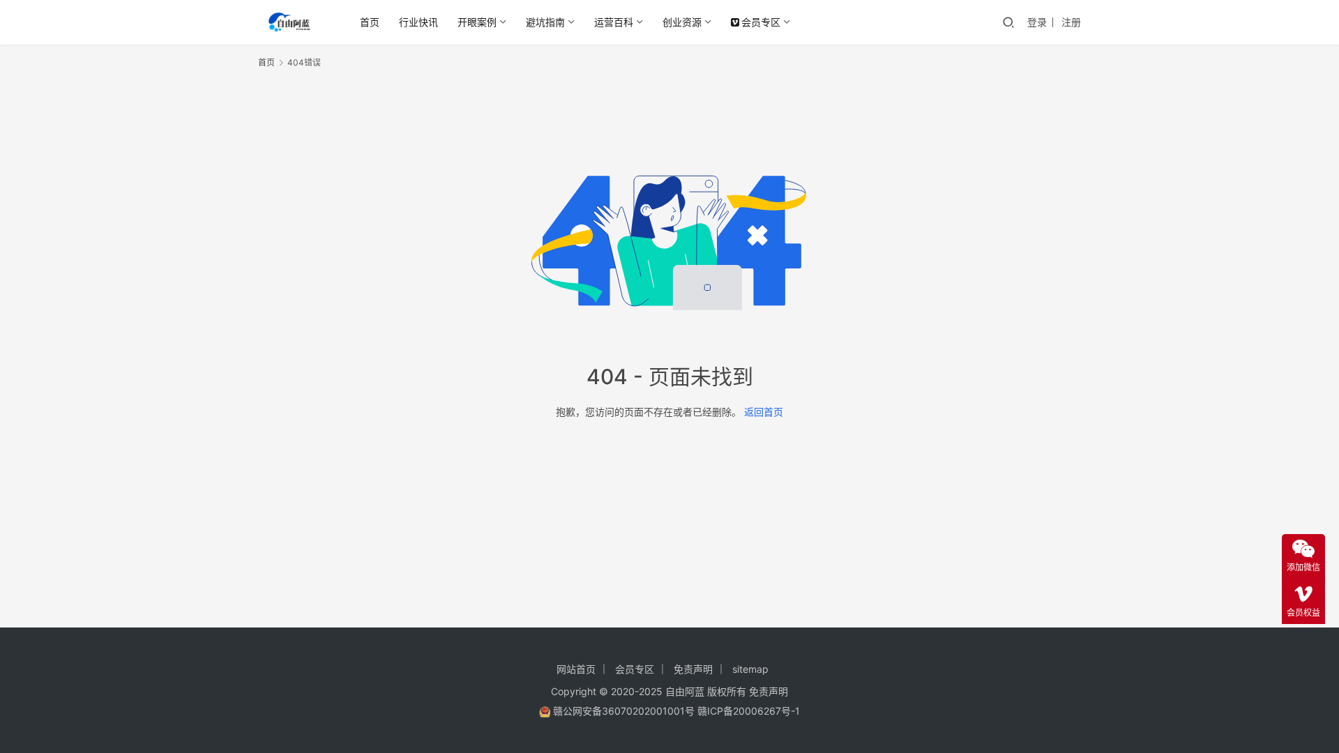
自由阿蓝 (684, 691)
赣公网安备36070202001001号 (624, 711)
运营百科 (613, 22)
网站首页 (576, 669)
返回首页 (763, 412)
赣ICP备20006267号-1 (748, 711)
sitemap (750, 669)
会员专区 (760, 22)
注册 (1071, 22)
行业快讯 (418, 22)
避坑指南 (545, 22)
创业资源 (682, 22)
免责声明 (693, 669)
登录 (1037, 22)
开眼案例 (477, 22)
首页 (369, 22)
